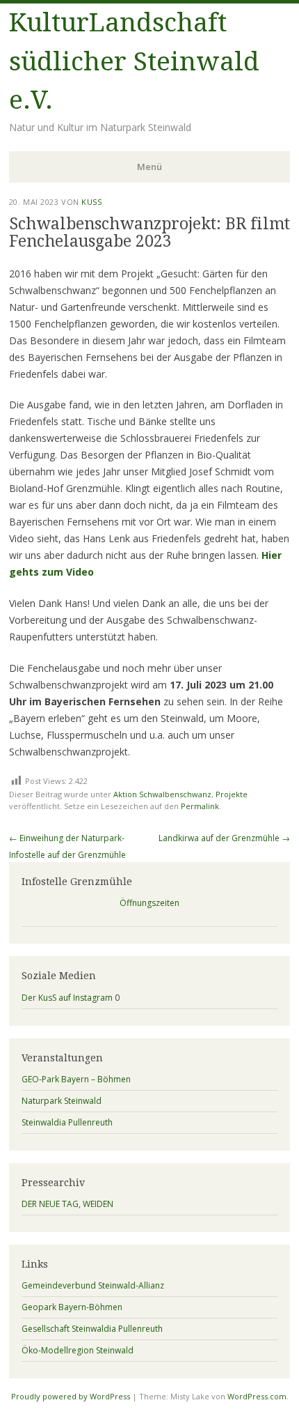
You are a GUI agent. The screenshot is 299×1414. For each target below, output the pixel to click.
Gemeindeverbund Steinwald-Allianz (93, 1285)
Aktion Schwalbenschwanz (162, 794)
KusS (91, 202)
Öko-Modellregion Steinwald (78, 1350)
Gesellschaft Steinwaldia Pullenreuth (92, 1329)
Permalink (200, 806)
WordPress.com (256, 1396)
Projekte (232, 794)
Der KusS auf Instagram (67, 998)
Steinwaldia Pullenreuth (67, 1122)
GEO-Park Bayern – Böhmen (76, 1079)
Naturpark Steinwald (62, 1101)
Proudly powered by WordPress (70, 1396)
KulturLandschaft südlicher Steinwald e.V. (134, 61)
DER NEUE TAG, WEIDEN (67, 1204)
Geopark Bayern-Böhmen (72, 1307)
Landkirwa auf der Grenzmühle (224, 838)
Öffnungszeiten (149, 903)
